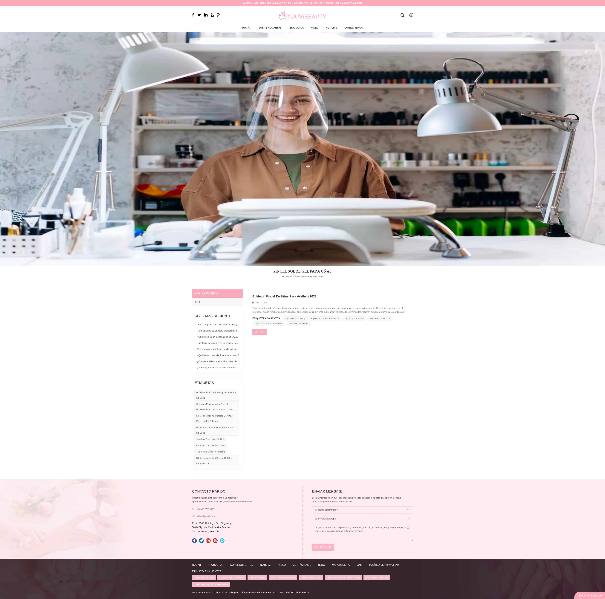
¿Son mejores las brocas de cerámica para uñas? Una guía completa (218, 367)
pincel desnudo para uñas (376, 578)
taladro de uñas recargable (210, 451)
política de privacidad (384, 565)
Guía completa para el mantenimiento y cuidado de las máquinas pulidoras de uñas (218, 324)
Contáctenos (353, 27)
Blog (197, 301)
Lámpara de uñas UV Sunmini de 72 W (343, 578)
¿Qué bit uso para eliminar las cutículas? (218, 355)
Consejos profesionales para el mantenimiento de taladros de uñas (214, 407)
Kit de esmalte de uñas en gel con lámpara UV (214, 461)
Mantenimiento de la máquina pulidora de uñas (216, 395)
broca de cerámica (257, 578)
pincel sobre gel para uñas (380, 318)
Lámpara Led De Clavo (204, 578)
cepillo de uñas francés (354, 318)
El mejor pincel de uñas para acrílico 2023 (284, 296)
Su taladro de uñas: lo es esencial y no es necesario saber (218, 343)
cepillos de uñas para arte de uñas (325, 318)
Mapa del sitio (341, 565)
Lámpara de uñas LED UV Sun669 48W (211, 585)
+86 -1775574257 (326, 3)
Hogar (246, 27)
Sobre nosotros (270, 27)
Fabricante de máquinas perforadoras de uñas (215, 430)
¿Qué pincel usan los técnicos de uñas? (217, 336)
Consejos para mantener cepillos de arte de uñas (218, 349)
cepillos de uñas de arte (298, 324)
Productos (296, 27)
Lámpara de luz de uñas (310, 578)
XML (359, 565)
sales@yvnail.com (351, 3)
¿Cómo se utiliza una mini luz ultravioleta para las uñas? (218, 361)
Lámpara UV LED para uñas (210, 445)
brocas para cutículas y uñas (283, 578)
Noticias (331, 27)
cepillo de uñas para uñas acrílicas (269, 324)
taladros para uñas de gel (210, 439)
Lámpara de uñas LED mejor (231, 578)
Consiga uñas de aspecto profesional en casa (218, 330)
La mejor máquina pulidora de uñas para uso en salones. (214, 418)
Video (315, 27)
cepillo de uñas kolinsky (295, 318)
